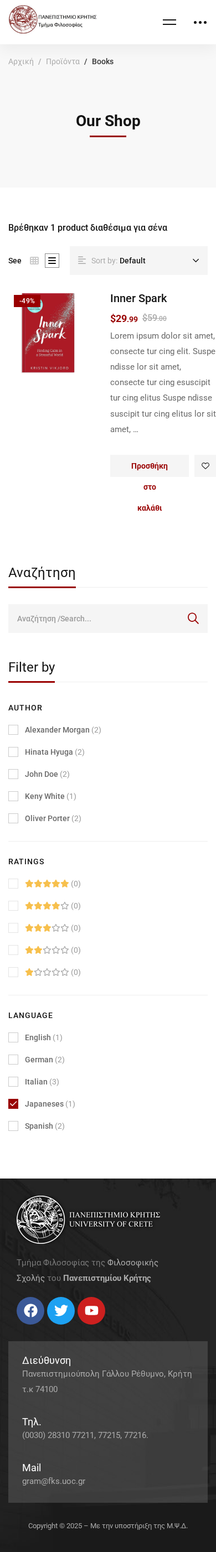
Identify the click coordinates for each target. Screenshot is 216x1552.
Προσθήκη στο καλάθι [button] (149, 469)
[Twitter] (27, 1329)
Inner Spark (138, 298)
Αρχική (21, 61)
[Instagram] (38, 1329)
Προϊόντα (63, 61)
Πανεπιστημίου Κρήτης (107, 1278)
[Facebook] (16, 1329)
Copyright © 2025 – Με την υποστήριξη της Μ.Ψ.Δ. (108, 1526)
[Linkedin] (49, 1329)
